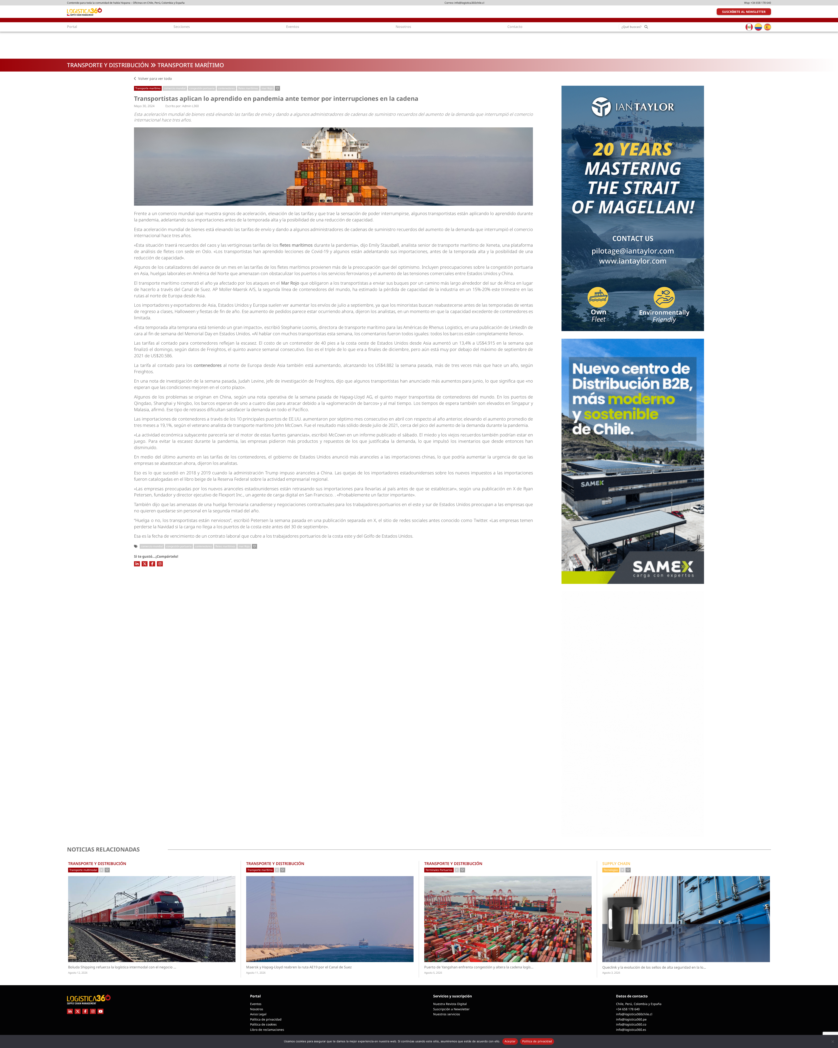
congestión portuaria (202, 88)
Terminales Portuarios (439, 870)
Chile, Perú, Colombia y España (638, 1004)
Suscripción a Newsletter (451, 1009)
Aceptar (510, 1041)
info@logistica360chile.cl (469, 3)
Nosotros (256, 1009)
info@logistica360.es (631, 1029)
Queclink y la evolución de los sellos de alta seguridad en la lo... (670, 967)
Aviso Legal (258, 1014)
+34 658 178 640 (761, 3)
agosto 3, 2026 (611, 972)
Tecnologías (611, 870)
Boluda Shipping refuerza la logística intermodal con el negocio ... (131, 967)
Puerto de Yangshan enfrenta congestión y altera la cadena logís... (487, 967)
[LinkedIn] (137, 563)
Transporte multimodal (83, 870)
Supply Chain (616, 863)
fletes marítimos (248, 88)
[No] (832, 1041)
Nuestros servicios (446, 1014)
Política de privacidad (266, 1019)
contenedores (226, 88)
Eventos (255, 1004)
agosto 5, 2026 (433, 972)
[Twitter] (144, 563)
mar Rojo (267, 88)
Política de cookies (263, 1024)
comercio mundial (175, 88)
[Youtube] (100, 1011)
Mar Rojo (290, 283)
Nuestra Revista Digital (450, 1004)
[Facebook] (152, 563)
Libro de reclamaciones (267, 1029)
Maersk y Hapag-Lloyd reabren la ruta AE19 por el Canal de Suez (299, 967)
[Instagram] (160, 563)
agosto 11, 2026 (256, 972)
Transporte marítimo (191, 65)
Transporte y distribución (108, 65)
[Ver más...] (101, 870)
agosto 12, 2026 (78, 972)
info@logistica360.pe (631, 1019)
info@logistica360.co (631, 1024)
